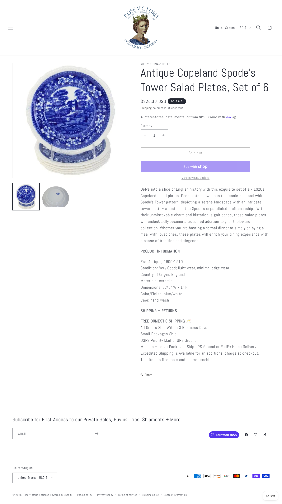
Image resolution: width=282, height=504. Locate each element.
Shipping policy (150, 494)
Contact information (175, 494)
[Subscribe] (96, 433)
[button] (10, 27)
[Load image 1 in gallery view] (26, 196)
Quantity (146, 125)
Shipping (146, 108)
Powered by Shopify (61, 494)
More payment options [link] (195, 178)
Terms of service (127, 494)
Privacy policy (105, 494)
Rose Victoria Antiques (36, 494)
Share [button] (148, 374)
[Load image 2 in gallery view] (55, 196)
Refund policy (84, 494)
